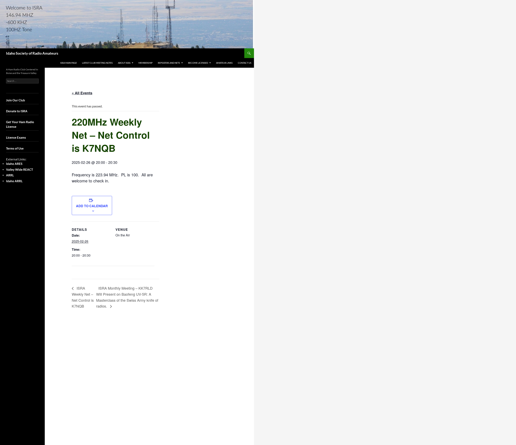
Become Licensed (198, 62)
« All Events (82, 93)
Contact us (244, 62)
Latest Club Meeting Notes (97, 62)
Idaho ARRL (14, 181)
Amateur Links (224, 62)
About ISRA (124, 62)
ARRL (10, 175)
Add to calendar (92, 206)
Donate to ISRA (16, 111)
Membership (145, 62)
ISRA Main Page (68, 62)
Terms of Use (15, 148)
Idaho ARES (14, 163)
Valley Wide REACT (19, 169)
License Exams (16, 137)
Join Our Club (15, 100)
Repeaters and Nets (169, 62)
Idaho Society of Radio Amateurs (32, 53)
